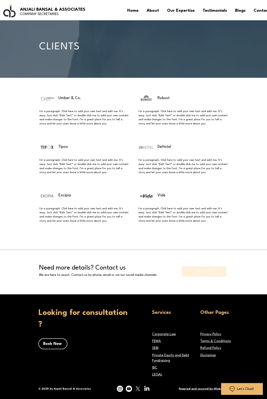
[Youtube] (129, 389)
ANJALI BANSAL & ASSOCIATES (52, 10)
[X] (138, 389)
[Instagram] (120, 389)
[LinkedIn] (147, 389)
